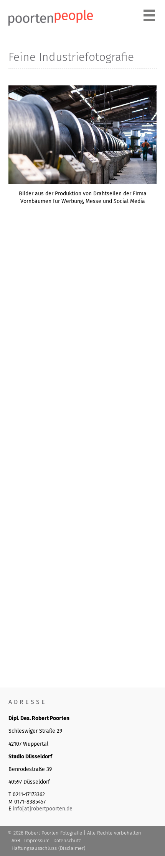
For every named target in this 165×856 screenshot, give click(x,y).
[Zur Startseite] (50, 24)
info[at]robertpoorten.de (43, 808)
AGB (16, 840)
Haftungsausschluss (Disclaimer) (48, 848)
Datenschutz (67, 840)
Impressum (37, 840)
